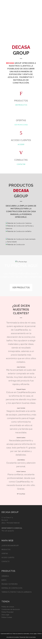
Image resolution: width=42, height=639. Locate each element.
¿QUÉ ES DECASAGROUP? (10, 545)
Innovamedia (32, 637)
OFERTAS (5, 553)
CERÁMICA (5, 576)
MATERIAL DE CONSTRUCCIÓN (12, 588)
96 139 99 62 (9, 531)
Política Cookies (7, 617)
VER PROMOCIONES (21, 125)
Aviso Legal (5, 615)
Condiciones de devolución (11, 609)
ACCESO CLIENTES (8, 557)
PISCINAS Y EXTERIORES (10, 584)
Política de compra (8, 607)
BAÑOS (4, 580)
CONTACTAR (21, 164)
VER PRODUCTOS (21, 105)
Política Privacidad (7, 612)
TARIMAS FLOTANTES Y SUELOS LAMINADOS (17, 592)
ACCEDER (21, 144)
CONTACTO (5, 561)
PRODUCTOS (6, 549)
